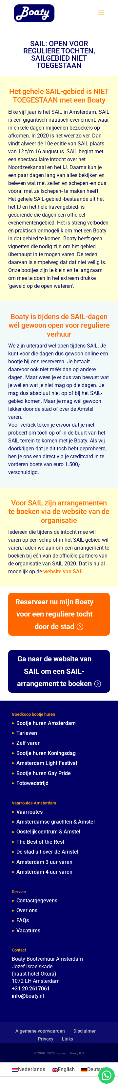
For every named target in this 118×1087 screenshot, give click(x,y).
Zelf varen (28, 743)
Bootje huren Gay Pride (43, 773)
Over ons (26, 910)
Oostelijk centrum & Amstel (48, 832)
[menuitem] (29, 1069)
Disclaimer (84, 1031)
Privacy (45, 1039)
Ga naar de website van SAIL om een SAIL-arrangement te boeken (54, 671)
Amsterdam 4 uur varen (44, 872)
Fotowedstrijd (32, 783)
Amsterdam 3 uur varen (44, 862)
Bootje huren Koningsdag (46, 753)
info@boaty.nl (28, 996)
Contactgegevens (36, 900)
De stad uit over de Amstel (47, 852)
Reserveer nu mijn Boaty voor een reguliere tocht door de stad (54, 614)
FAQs (22, 920)
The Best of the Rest (40, 842)
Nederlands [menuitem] (31, 1069)
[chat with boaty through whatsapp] (106, 1075)
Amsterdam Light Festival (46, 763)
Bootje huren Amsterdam (46, 723)
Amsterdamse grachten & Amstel (55, 822)
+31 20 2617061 (31, 988)
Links (67, 1039)
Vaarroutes (29, 812)
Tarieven (26, 733)
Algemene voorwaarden (40, 1031)
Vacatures (28, 930)
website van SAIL (63, 571)
